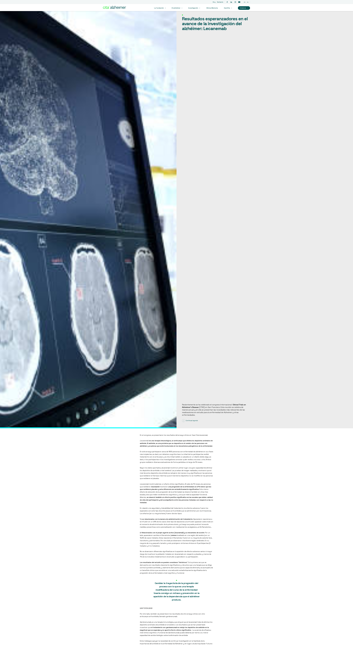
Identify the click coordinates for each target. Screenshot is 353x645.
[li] (231, 2)
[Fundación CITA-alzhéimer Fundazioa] (117, 7)
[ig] (235, 2)
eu (247, 2)
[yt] (239, 2)
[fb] (227, 2)
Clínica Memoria (212, 8)
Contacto (220, 2)
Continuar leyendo (192, 420)
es (244, 2)
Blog (214, 2)
